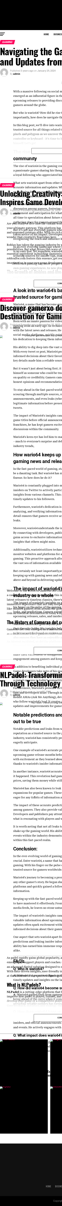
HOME (46, 34)
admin (16, 74)
